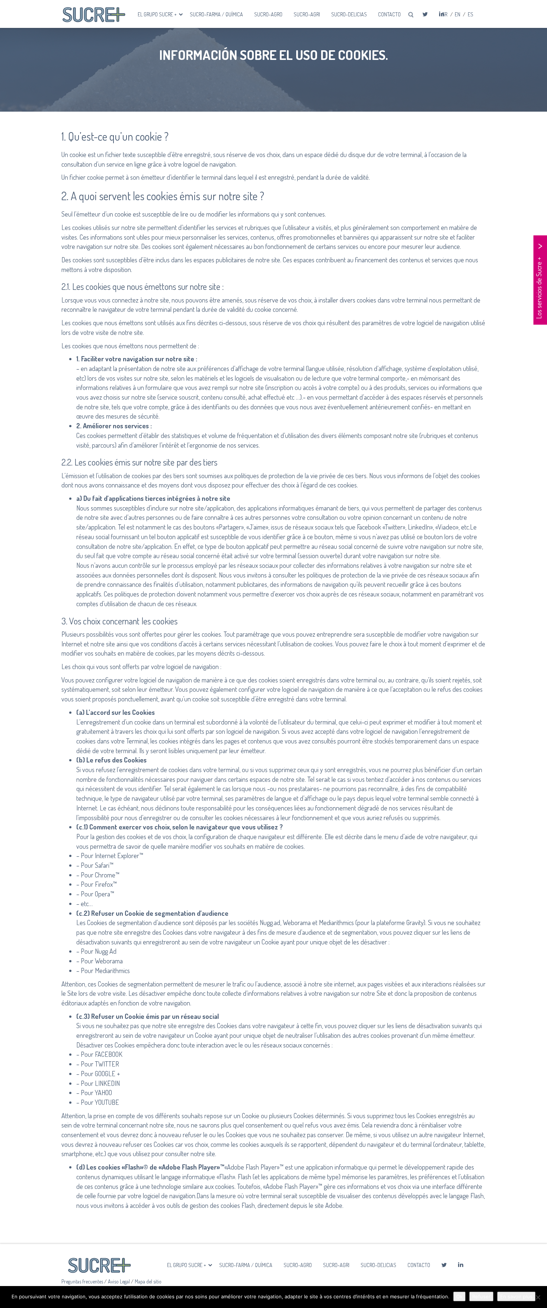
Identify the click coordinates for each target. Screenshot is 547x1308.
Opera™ (104, 894)
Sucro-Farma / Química (216, 14)
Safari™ (104, 865)
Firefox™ (106, 884)
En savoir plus (516, 1296)
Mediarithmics (112, 970)
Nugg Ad (105, 951)
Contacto (389, 14)
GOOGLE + (107, 1073)
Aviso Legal (119, 1281)
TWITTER (107, 1064)
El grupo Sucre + (158, 14)
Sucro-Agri (307, 14)
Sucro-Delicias (349, 14)
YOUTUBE (107, 1102)
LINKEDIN (107, 1083)
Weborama (109, 961)
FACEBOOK (108, 1054)
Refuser (481, 1296)
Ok (459, 1296)
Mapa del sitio (148, 1281)
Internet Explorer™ (119, 855)
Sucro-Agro (268, 14)
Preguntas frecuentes (82, 1281)
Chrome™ (107, 875)
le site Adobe (325, 1205)
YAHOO (103, 1092)
